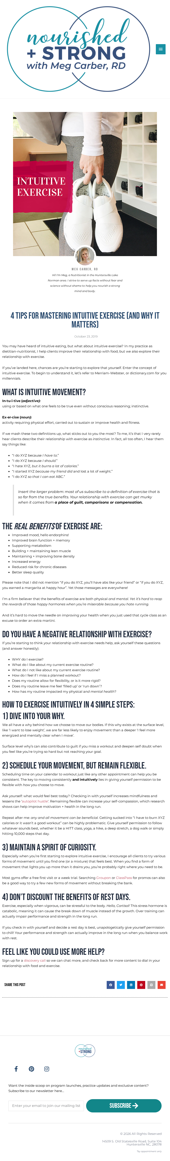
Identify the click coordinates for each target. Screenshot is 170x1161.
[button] (111, 985)
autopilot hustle (35, 801)
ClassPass (124, 878)
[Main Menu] (161, 49)
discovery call (35, 961)
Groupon (103, 878)
